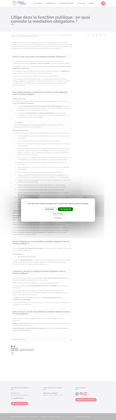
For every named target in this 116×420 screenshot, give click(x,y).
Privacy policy (58, 218)
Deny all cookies (58, 213)
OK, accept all (65, 209)
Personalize (50, 209)
